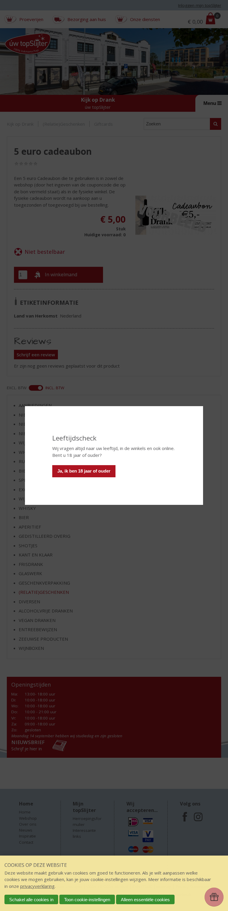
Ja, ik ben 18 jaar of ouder (83, 470)
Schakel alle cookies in (31, 899)
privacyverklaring (37, 886)
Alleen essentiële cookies (145, 899)
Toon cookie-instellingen (87, 899)
